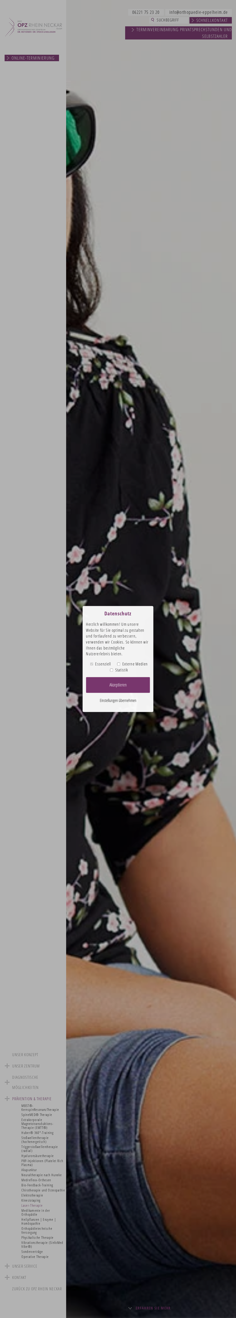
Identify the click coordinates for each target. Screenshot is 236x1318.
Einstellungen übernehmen (118, 700)
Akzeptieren (118, 685)
